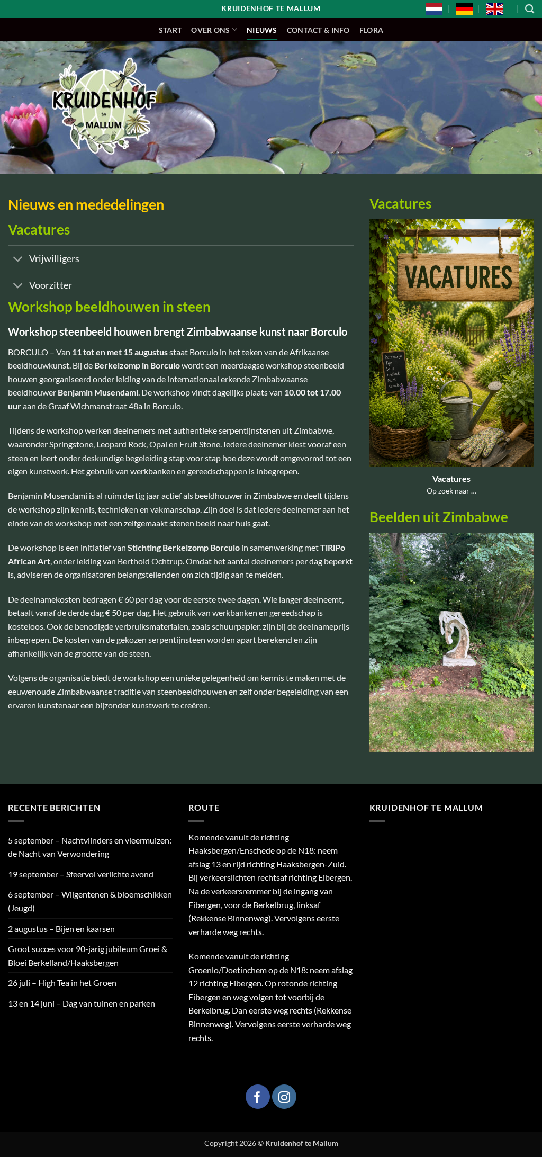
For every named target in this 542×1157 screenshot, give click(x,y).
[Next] (528, 649)
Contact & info (318, 29)
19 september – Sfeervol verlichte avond (80, 874)
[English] (494, 9)
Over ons (210, 29)
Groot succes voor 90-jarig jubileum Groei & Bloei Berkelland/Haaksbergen (87, 955)
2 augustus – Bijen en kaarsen (61, 928)
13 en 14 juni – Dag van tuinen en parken (81, 1003)
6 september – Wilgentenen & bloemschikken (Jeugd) (90, 901)
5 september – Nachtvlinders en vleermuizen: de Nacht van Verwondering (89, 847)
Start (170, 29)
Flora (371, 29)
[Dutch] (434, 9)
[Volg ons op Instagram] (284, 1096)
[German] (464, 9)
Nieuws (262, 29)
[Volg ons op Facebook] (258, 1096)
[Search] (529, 9)
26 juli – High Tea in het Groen (62, 982)
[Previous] (375, 649)
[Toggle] (18, 259)
